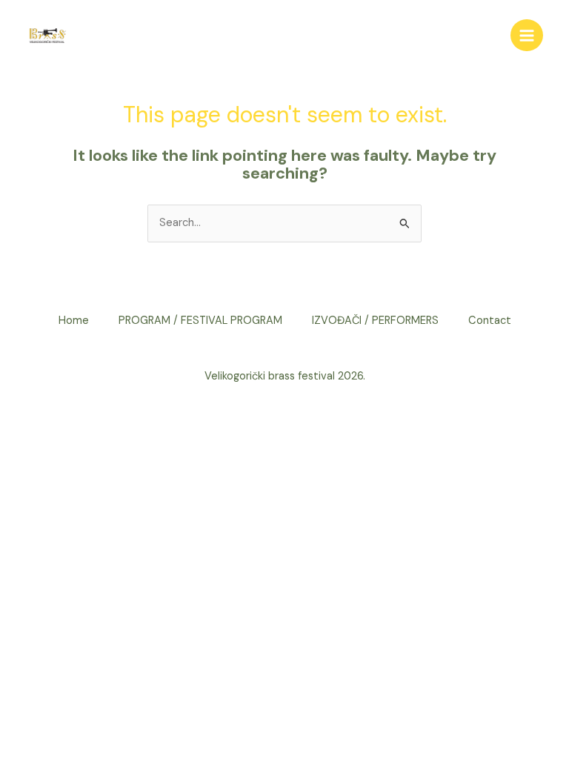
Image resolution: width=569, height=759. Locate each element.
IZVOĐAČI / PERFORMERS (375, 321)
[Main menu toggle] (526, 35)
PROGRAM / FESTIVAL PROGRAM (200, 321)
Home (74, 321)
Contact (489, 321)
